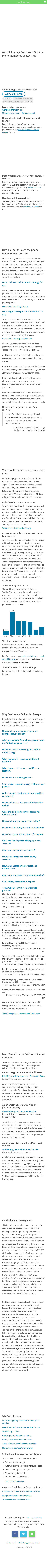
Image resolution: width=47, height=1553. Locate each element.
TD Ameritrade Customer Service (16, 1499)
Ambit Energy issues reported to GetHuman (21, 1014)
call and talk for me (30, 656)
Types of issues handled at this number (19, 1443)
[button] (44, 2)
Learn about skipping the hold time (17, 338)
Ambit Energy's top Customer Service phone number (21, 1422)
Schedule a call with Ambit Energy (16, 528)
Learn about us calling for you (15, 306)
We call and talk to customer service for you (21, 1427)
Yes (27, 1517)
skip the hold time (31, 207)
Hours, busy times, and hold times (17, 1439)
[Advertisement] (23, 154)
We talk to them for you (12, 110)
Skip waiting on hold (10, 113)
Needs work (36, 1517)
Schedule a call (28, 113)
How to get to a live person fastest (16, 1435)
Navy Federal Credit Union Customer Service (21, 1491)
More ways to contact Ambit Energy (17, 1448)
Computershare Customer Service (16, 1495)
